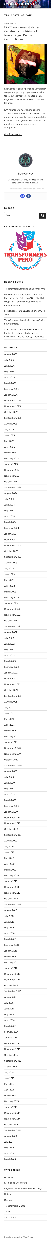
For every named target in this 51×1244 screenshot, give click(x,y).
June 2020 (9, 783)
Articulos (8, 1177)
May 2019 (9, 858)
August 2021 (10, 702)
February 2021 (11, 736)
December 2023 (12, 539)
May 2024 (9, 510)
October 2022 (11, 620)
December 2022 (12, 609)
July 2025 (9, 429)
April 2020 (9, 794)
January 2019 (10, 881)
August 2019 (10, 840)
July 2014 (9, 1142)
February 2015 (11, 1101)
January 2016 (10, 1037)
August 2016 (10, 997)
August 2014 (10, 1136)
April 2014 (9, 1153)
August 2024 (10, 493)
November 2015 (12, 1049)
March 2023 (10, 591)
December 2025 (12, 400)
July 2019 (9, 846)
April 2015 (9, 1089)
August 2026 (10, 354)
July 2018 (9, 916)
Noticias (8, 1194)
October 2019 (11, 829)
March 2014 (10, 1159)
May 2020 (9, 788)
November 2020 (12, 754)
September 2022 (12, 626)
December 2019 (12, 817)
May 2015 (9, 1084)
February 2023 (11, 597)
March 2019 (10, 870)
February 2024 (11, 528)
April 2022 (9, 655)
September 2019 (12, 835)
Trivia (7, 1211)
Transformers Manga (14, 1206)
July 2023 (9, 568)
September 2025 (13, 418)
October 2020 (11, 759)
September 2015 (12, 1061)
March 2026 (10, 383)
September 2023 (13, 557)
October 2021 (11, 690)
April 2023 (9, 586)
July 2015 (9, 1072)
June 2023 (9, 574)
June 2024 (9, 505)
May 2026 (9, 371)
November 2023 (12, 545)
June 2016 (9, 1008)
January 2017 (10, 968)
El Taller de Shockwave (15, 1183)
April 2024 (9, 516)
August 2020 (10, 771)
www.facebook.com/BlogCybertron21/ (26, 188)
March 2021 (10, 730)
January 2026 (11, 395)
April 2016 (9, 1020)
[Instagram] (22, 196)
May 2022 (9, 649)
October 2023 (11, 551)
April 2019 (9, 864)
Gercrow (34, 182)
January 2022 (11, 673)
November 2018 (12, 893)
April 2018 (9, 933)
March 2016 (10, 1026)
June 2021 (9, 713)
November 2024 (12, 476)
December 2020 (12, 748)
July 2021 (8, 707)
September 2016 (12, 991)
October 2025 (11, 412)
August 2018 (10, 910)
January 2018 (10, 951)
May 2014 (9, 1147)
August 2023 (10, 562)
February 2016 (11, 1032)
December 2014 (12, 1113)
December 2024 (12, 470)
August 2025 (10, 424)
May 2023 (9, 580)
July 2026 (9, 360)
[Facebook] (28, 196)
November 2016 (12, 979)
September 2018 (12, 904)
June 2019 (9, 852)
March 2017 (10, 956)
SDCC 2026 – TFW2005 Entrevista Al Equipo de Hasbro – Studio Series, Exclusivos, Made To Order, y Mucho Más (24, 333)
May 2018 (9, 927)
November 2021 (12, 684)
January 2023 (11, 603)
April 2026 (9, 377)
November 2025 (12, 406)
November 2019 (12, 823)
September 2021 (12, 696)
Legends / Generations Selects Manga (23, 1188)
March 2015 (10, 1095)
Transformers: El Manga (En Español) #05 (24, 289)
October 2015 (11, 1055)
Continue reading (13, 134)
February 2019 (11, 875)
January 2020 (11, 812)
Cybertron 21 (19, 4)
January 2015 (10, 1107)
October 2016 (11, 985)
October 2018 (11, 898)
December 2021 (12, 678)
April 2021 (9, 725)
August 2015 (10, 1066)
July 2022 (9, 638)
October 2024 (11, 481)
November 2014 (12, 1119)
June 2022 (9, 644)
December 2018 (12, 887)
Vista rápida (10, 1217)
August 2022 (10, 632)
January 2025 (11, 464)
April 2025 (9, 447)
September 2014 (12, 1130)
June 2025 (9, 435)
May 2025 (9, 441)
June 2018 (9, 922)
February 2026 (11, 389)
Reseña (8, 1200)
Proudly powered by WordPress (18, 1237)
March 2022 (10, 661)
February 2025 (11, 458)
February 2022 (11, 667)
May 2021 (9, 719)
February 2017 (11, 962)
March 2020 (10, 800)
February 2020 (11, 806)
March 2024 (10, 522)
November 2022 (12, 615)
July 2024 (9, 499)
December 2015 (12, 1043)
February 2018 (11, 945)
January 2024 (11, 534)
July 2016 (9, 1003)
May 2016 (9, 1014)
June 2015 (9, 1078)
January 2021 (10, 742)
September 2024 (13, 487)
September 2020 (13, 765)
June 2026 (9, 366)
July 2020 (9, 777)
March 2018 (10, 939)
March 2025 (10, 452)
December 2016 (12, 974)
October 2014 (11, 1124)
